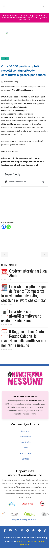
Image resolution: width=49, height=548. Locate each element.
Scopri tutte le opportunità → (25, 519)
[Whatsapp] (8, 227)
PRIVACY (32, 541)
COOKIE (41, 541)
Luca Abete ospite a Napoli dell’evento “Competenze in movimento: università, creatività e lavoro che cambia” (24, 293)
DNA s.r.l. (22, 541)
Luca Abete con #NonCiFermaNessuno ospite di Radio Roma (21, 315)
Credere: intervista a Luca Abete (28, 273)
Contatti (25, 459)
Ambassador (25, 436)
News (14, 15)
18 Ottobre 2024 (11, 82)
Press (25, 447)
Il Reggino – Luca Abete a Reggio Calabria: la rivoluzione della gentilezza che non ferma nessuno (23, 338)
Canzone (25, 431)
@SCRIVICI (25, 545)
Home (6, 15)
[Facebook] (4, 227)
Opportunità (25, 442)
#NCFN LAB (25, 453)
